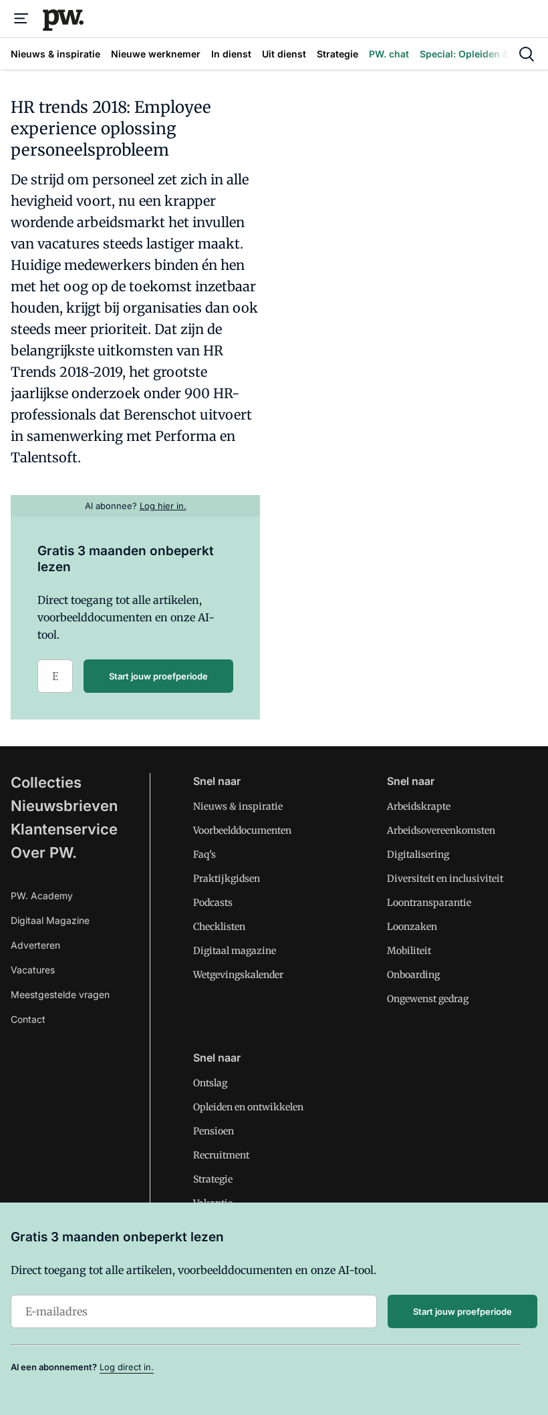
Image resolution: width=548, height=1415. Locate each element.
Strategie (213, 1179)
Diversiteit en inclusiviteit (445, 879)
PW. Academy (42, 895)
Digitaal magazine (234, 951)
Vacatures (33, 969)
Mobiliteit (409, 951)
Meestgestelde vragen (60, 994)
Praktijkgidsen (226, 879)
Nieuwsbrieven (64, 805)
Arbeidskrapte (418, 806)
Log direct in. (127, 1367)
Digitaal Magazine (50, 920)
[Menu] (21, 18)
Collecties (46, 782)
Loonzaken (412, 927)
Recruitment (221, 1155)
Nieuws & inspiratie (238, 806)
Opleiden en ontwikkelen (248, 1107)
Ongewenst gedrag (427, 999)
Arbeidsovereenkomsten (441, 830)
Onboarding (413, 975)
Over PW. (44, 852)
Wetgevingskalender (238, 975)
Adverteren (35, 945)
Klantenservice (64, 829)
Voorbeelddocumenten (242, 830)
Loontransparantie (429, 903)
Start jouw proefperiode (158, 676)
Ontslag (210, 1083)
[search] (526, 54)
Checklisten (219, 927)
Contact (28, 1019)
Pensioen (213, 1131)
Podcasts (213, 903)
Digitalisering (418, 854)
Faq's (204, 854)
